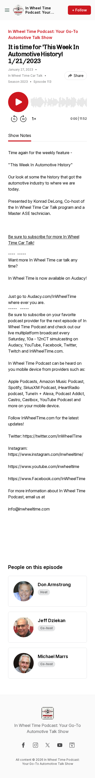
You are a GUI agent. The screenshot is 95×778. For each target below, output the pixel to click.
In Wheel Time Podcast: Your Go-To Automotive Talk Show (39, 10)
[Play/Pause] (18, 102)
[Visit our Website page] (71, 745)
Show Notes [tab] (19, 135)
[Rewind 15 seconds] (14, 118)
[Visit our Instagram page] (35, 745)
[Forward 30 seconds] (23, 118)
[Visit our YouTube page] (59, 745)
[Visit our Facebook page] (23, 745)
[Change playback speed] (34, 118)
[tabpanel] (47, 352)
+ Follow (79, 10)
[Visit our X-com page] (47, 745)
